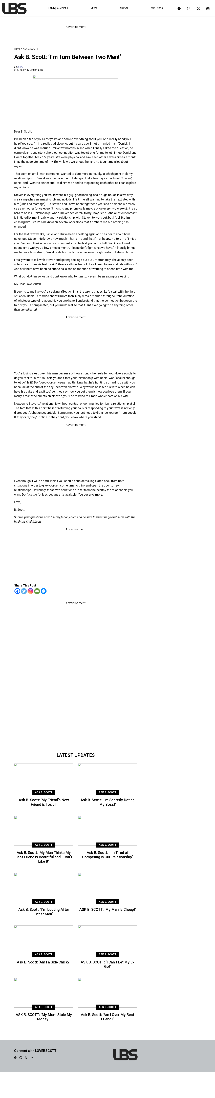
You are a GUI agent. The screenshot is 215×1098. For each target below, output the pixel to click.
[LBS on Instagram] (188, 8)
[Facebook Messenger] (44, 591)
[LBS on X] (198, 8)
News (94, 8)
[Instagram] (30, 591)
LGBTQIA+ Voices (58, 8)
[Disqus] (75, 703)
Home (17, 48)
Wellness (157, 8)
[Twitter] (24, 591)
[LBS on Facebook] (179, 8)
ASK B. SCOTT (30, 48)
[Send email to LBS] (207, 8)
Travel (124, 8)
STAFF (21, 66)
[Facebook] (17, 591)
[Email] (37, 591)
